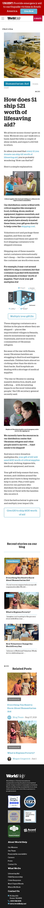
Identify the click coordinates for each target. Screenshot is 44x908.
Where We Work (14, 887)
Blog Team (18, 717)
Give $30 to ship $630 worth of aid (22, 512)
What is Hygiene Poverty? (18, 612)
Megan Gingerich (21, 759)
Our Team (12, 851)
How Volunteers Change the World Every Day (19, 645)
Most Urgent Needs (16, 883)
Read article (21, 566)
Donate (38, 18)
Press (10, 861)
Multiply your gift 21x (22, 316)
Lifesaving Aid (13, 873)
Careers (11, 857)
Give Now (29, 11)
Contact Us (12, 864)
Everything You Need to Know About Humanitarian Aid (20, 579)
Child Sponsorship (15, 877)
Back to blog (8, 29)
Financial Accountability (17, 854)
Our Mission (13, 847)
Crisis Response (14, 880)
